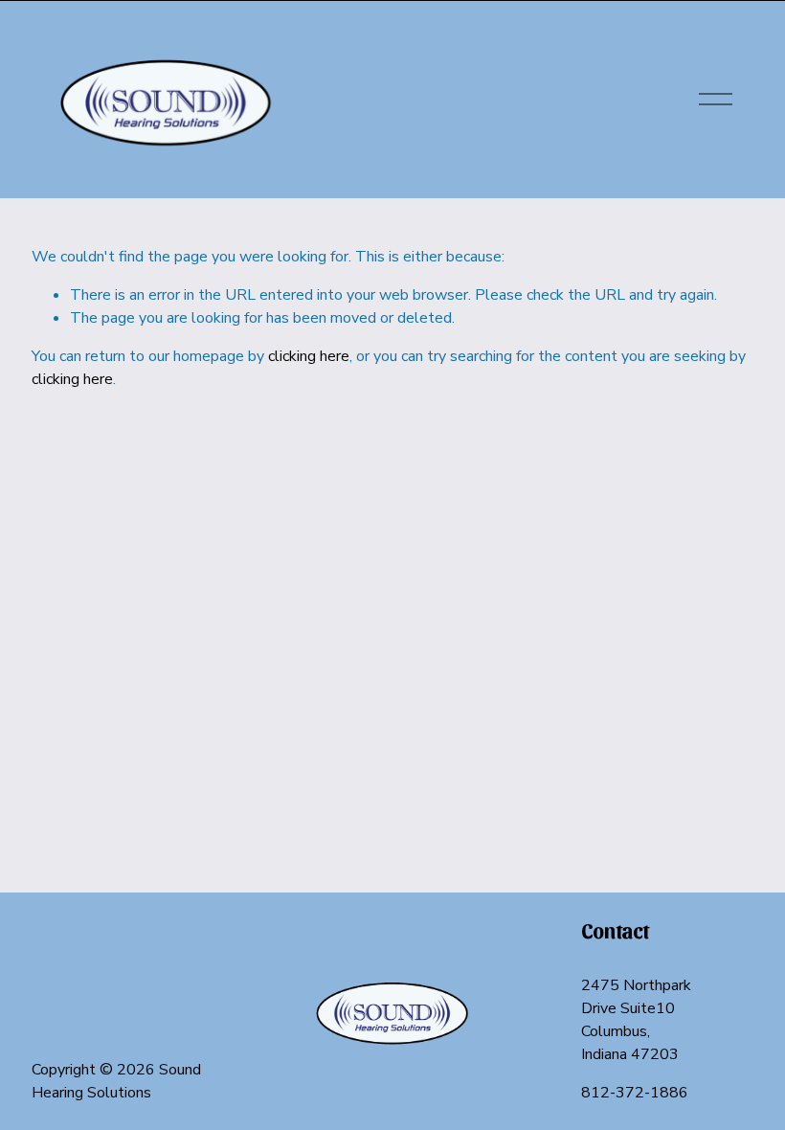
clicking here (308, 356)
